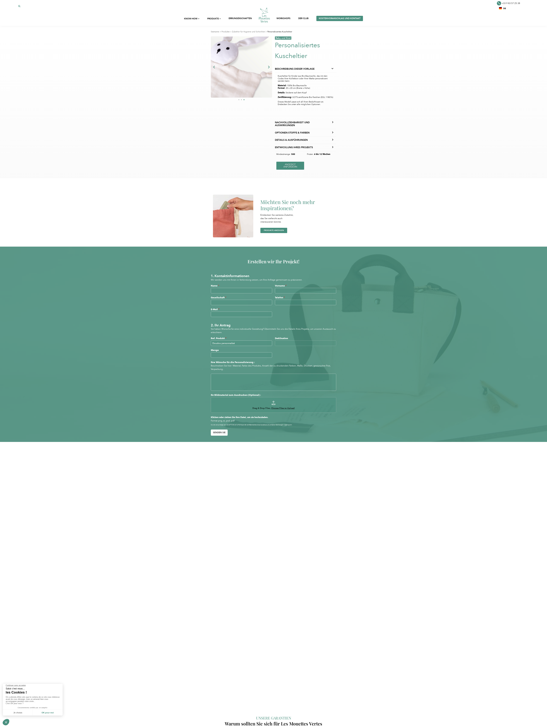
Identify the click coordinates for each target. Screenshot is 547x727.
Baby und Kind (283, 38)
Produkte (226, 31)
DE (504, 8)
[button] (502, 8)
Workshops (283, 18)
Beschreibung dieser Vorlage (295, 68)
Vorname (280, 285)
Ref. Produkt (218, 338)
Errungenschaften (240, 18)
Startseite (215, 31)
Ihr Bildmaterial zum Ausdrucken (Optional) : (236, 395)
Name (215, 285)
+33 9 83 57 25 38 (511, 3)
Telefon (280, 297)
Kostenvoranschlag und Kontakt (340, 18)
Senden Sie (219, 432)
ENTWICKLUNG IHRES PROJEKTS (294, 147)
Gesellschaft (218, 297)
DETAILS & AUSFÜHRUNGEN (291, 139)
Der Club (303, 18)
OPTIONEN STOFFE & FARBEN (292, 132)
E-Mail (215, 309)
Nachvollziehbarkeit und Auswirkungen (292, 124)
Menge (215, 350)
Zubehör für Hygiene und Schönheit (248, 31)
